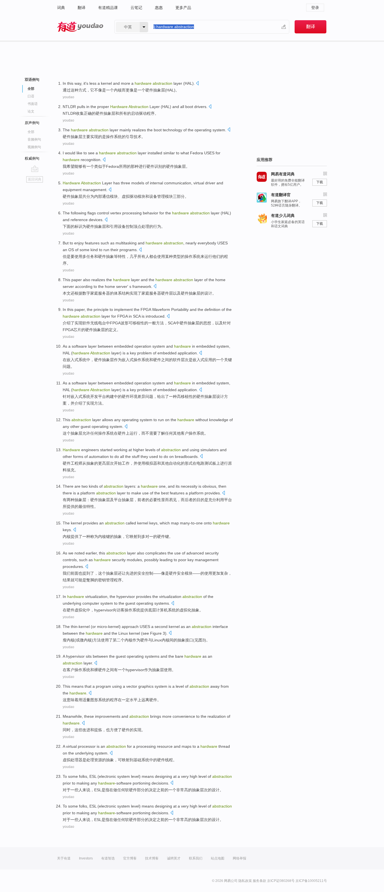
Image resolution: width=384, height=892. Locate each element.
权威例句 (32, 158)
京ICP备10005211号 (311, 881)
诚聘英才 (173, 858)
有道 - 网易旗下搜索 (80, 27)
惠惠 (159, 7)
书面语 (33, 104)
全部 (31, 132)
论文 (31, 111)
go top (34, 168)
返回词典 (34, 179)
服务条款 (259, 881)
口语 (31, 96)
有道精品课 (108, 7)
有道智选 (108, 858)
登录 (315, 7)
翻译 (81, 7)
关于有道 (64, 858)
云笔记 (136, 7)
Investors (86, 858)
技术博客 (152, 858)
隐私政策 (245, 881)
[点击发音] (197, 84)
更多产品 (183, 7)
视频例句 (34, 147)
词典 (61, 7)
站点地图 (217, 858)
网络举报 (239, 858)
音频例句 (34, 139)
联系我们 (195, 858)
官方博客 (130, 858)
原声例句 (32, 123)
